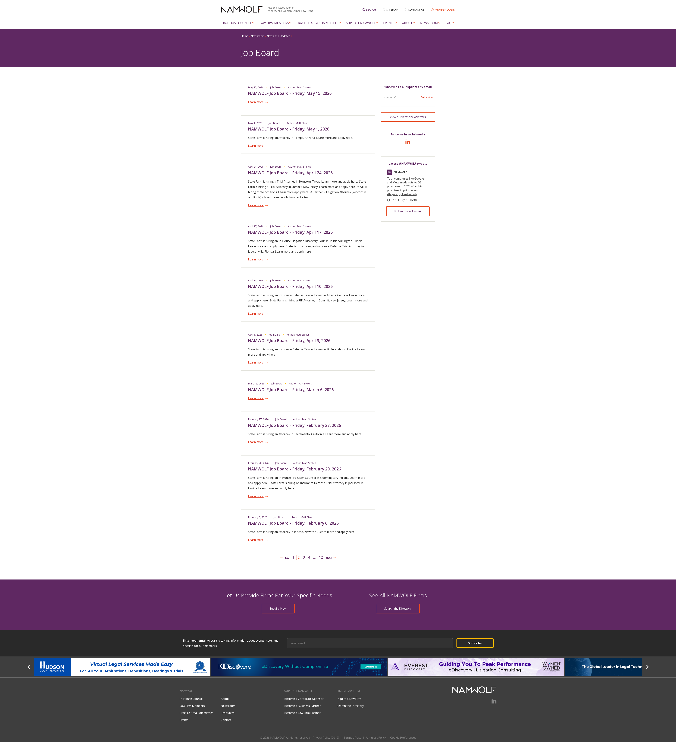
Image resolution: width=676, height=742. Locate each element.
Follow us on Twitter (407, 211)
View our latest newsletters (408, 117)
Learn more (256, 102)
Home (244, 36)
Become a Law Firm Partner (302, 713)
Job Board (275, 87)
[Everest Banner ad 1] (299, 666)
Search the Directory (397, 608)
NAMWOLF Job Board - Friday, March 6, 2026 (291, 389)
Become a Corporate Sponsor (304, 699)
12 (321, 557)
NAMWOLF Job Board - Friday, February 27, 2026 (294, 425)
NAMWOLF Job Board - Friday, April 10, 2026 (290, 286)
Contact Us (416, 9)
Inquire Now (278, 608)
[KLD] (122, 666)
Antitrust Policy (376, 738)
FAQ (448, 23)
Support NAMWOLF (360, 23)
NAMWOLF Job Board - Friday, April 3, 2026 (289, 340)
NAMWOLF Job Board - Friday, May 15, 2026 (290, 93)
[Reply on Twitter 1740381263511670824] (389, 201)
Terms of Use (352, 738)
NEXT (329, 557)
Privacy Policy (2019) (326, 738)
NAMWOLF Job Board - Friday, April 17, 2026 (290, 232)
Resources (227, 713)
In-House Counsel (237, 23)
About (407, 23)
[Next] (647, 667)
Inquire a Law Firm (349, 699)
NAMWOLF (400, 172)
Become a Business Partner (302, 706)
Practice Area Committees (317, 23)
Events (388, 23)
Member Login (445, 9)
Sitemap (392, 9)
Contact (226, 720)
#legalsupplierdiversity (402, 194)
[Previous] (29, 667)
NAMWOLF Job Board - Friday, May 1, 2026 (288, 129)
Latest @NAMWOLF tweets (408, 163)
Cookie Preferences (403, 738)
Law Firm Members (274, 23)
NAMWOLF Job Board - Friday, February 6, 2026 (293, 523)
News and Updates (278, 36)
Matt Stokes (304, 87)
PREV (286, 557)
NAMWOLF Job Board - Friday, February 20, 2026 (294, 469)
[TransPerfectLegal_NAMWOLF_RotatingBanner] (476, 666)
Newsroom (429, 23)
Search (371, 9)
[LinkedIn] (408, 143)
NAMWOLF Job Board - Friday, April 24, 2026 (290, 173)
